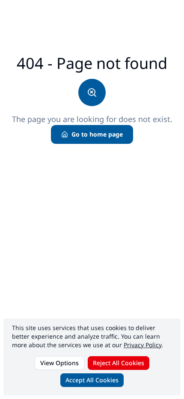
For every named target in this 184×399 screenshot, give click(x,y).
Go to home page (97, 134)
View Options (59, 363)
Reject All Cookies (118, 363)
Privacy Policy (142, 345)
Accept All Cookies (92, 380)
